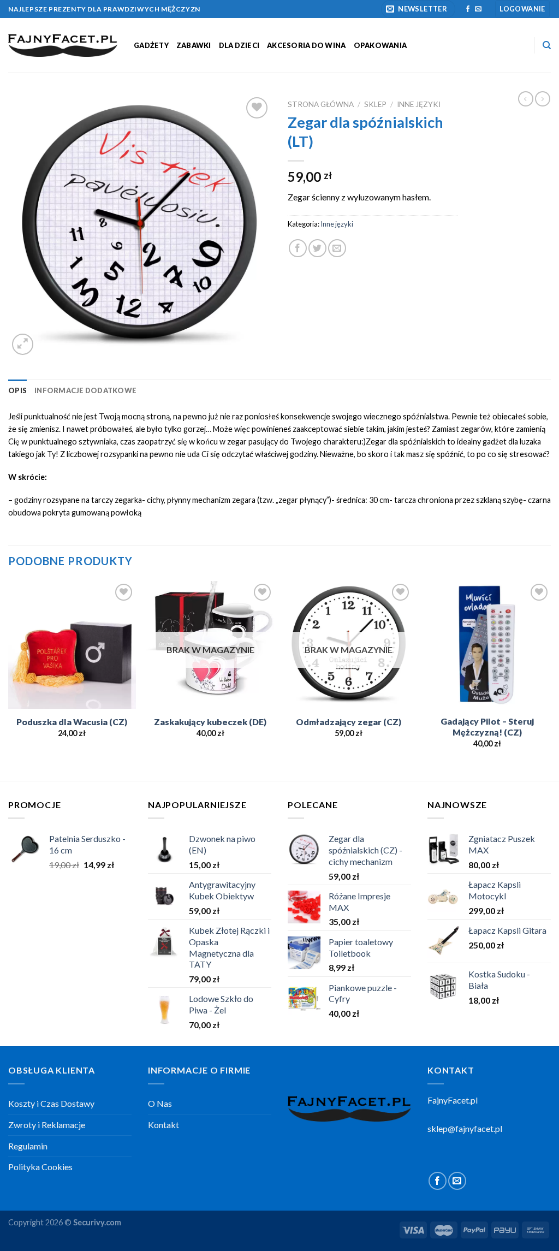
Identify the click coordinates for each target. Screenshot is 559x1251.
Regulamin (27, 1146)
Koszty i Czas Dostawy (51, 1103)
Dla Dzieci (239, 45)
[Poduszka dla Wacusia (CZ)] (72, 645)
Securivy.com (97, 1222)
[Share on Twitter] (317, 248)
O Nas (160, 1103)
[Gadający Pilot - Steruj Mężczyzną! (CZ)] (487, 645)
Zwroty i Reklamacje (46, 1124)
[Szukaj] (547, 45)
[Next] (550, 680)
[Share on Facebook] (298, 248)
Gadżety (151, 45)
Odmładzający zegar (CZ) (348, 721)
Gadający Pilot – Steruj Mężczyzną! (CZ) (487, 727)
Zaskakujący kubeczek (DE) (210, 721)
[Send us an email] (478, 9)
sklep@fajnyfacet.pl (464, 1128)
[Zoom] (22, 344)
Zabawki (193, 45)
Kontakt (163, 1124)
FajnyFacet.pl (452, 1100)
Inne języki (419, 104)
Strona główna (321, 104)
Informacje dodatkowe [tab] (85, 390)
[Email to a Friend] (337, 248)
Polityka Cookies (40, 1166)
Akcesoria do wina (306, 45)
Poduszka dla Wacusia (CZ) (71, 721)
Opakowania (380, 45)
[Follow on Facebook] (468, 9)
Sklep (375, 104)
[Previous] (9, 680)
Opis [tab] (17, 390)
